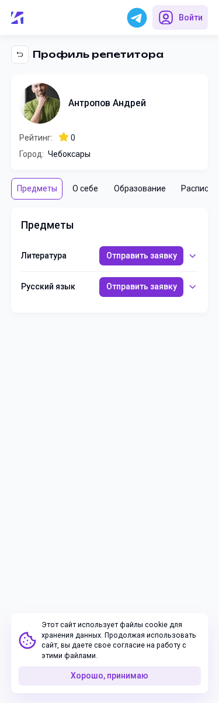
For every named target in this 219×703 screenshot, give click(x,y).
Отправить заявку (141, 255)
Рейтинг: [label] (36, 137)
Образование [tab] (140, 188)
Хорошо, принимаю (109, 675)
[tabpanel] (109, 260)
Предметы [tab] (37, 188)
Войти (191, 17)
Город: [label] (31, 154)
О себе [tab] (85, 188)
